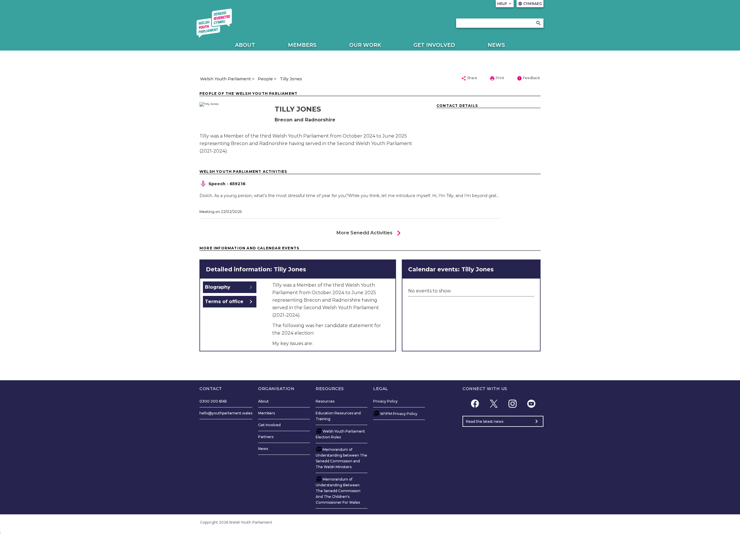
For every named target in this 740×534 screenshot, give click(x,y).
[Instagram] (512, 403)
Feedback (528, 78)
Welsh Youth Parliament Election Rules (340, 434)
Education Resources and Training (338, 416)
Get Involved (434, 45)
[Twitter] (493, 403)
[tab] (229, 287)
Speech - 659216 (226, 183)
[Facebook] (474, 403)
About (245, 45)
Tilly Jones (291, 78)
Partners (265, 437)
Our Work (365, 45)
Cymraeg (530, 3)
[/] (214, 23)
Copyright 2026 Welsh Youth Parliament (236, 522)
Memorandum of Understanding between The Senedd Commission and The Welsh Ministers (341, 458)
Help (505, 3)
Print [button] (497, 78)
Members (302, 45)
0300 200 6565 (213, 401)
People (265, 78)
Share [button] (469, 78)
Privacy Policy (385, 401)
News (496, 45)
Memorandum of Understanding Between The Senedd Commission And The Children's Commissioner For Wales (338, 491)
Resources (325, 401)
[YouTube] (531, 403)
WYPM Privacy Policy (398, 413)
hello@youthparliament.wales (225, 413)
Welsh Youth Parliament (225, 78)
